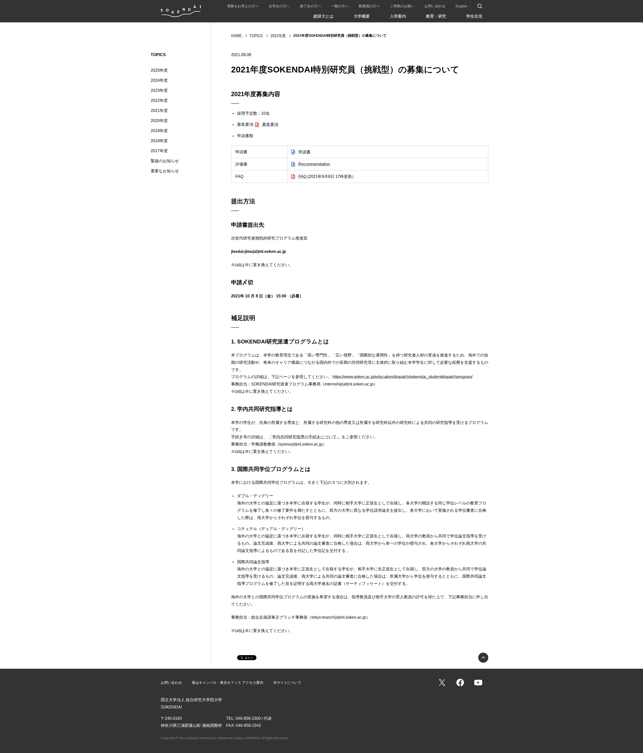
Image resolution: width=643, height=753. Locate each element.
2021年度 (159, 110)
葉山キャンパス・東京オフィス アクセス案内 (227, 683)
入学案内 (398, 16)
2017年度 (159, 151)
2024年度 (159, 80)
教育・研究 (436, 16)
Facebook (460, 682)
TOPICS (158, 55)
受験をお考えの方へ (243, 6)
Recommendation (313, 164)
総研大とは (323, 16)
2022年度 (159, 100)
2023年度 (159, 90)
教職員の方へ (369, 6)
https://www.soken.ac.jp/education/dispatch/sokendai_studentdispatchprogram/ (402, 377)
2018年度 (159, 141)
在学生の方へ (279, 6)
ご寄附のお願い (402, 6)
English (461, 6)
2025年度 (159, 70)
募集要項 (269, 124)
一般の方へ (340, 6)
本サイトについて (287, 683)
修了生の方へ (310, 6)
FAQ (302, 176)
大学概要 (362, 16)
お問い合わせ (435, 6)
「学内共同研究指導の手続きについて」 (305, 437)
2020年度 (159, 120)
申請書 (303, 152)
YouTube (478, 682)
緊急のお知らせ (165, 161)
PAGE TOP (483, 658)
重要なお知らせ (165, 171)
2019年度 (159, 131)
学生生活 (474, 16)
